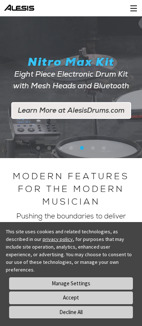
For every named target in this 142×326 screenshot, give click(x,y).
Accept (71, 297)
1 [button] (38, 148)
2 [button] (49, 148)
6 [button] (92, 148)
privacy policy (58, 239)
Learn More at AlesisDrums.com (71, 110)
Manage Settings (71, 283)
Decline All (71, 312)
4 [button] (71, 148)
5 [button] (82, 148)
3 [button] (60, 148)
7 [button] (103, 148)
